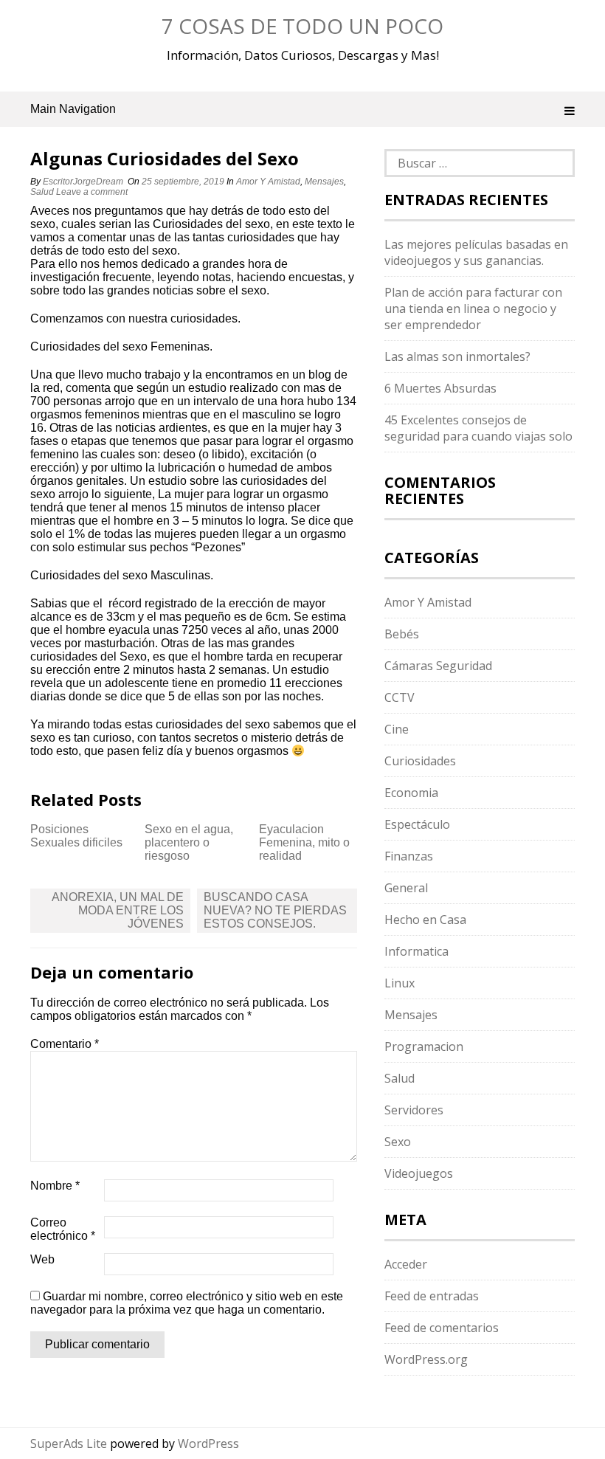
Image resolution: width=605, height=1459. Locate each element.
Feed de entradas (431, 1296)
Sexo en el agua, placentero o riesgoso (189, 842)
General (406, 888)
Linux (399, 983)
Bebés (401, 634)
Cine (396, 729)
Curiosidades (420, 761)
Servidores (413, 1110)
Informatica (416, 951)
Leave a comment (93, 192)
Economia (411, 792)
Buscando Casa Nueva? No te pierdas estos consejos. (275, 910)
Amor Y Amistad (268, 181)
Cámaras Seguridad (438, 666)
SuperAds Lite (68, 1443)
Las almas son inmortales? (457, 356)
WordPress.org (426, 1359)
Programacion (423, 1046)
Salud (42, 192)
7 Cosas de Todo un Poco (302, 26)
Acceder (405, 1264)
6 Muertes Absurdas (440, 388)
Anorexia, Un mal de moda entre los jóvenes (118, 910)
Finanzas (408, 856)
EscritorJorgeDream (83, 181)
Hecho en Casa (425, 919)
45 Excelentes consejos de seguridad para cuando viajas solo (478, 428)
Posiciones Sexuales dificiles (76, 836)
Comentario (64, 1044)
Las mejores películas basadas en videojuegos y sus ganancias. (476, 252)
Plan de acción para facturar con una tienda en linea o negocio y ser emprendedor (473, 308)
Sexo (397, 1142)
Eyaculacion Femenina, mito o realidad (304, 842)
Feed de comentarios (441, 1328)
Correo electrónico (62, 1229)
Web (42, 1259)
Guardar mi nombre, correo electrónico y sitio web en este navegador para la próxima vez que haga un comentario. (186, 1303)
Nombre (55, 1185)
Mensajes (324, 181)
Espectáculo (417, 824)
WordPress (208, 1443)
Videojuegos (418, 1173)
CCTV (399, 697)
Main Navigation (73, 109)
